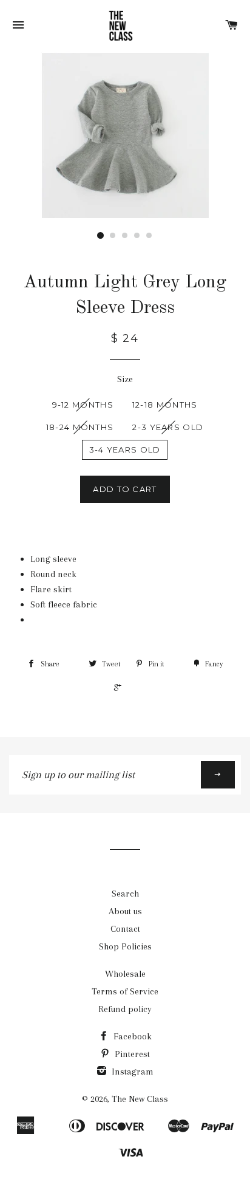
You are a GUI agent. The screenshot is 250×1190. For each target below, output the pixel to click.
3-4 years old (125, 449)
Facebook (131, 1036)
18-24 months (80, 427)
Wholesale (125, 973)
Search (125, 893)
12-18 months (165, 404)
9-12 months (82, 404)
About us (125, 911)
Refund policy (125, 1009)
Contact (125, 928)
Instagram (131, 1071)
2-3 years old (167, 427)
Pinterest (131, 1053)
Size (125, 379)
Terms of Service (125, 991)
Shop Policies (125, 946)
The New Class (140, 1098)
